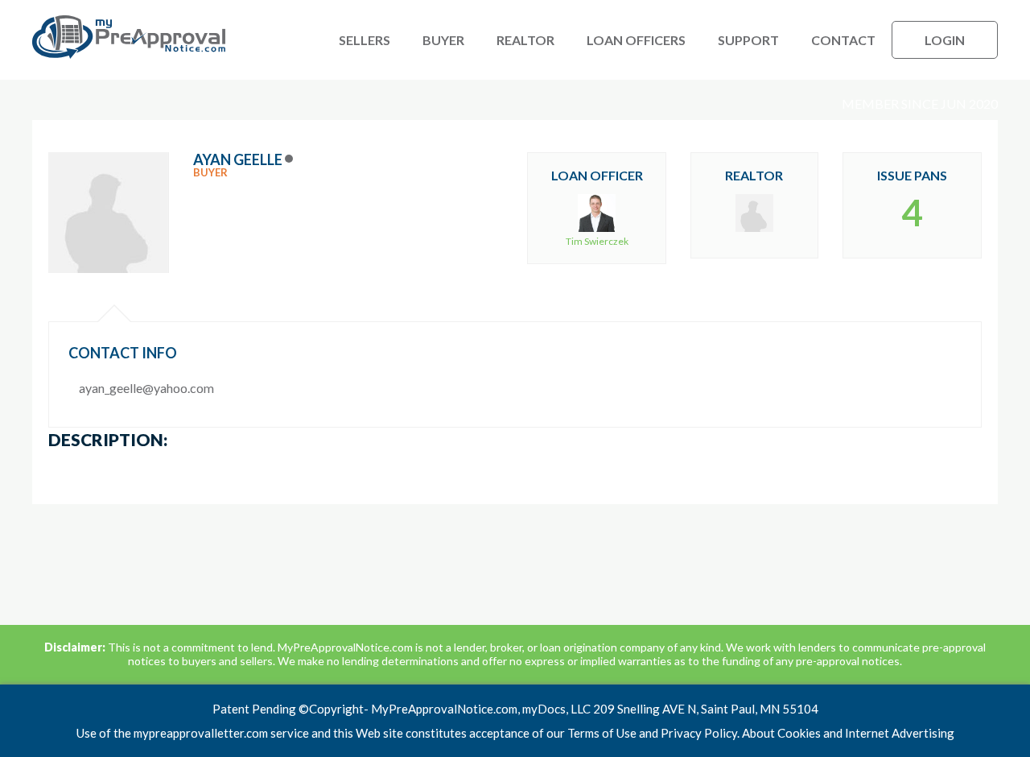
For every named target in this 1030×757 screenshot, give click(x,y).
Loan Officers (636, 40)
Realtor (525, 40)
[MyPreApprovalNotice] (128, 55)
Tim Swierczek (597, 241)
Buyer (443, 40)
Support (748, 40)
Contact (843, 40)
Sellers (364, 40)
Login (945, 40)
